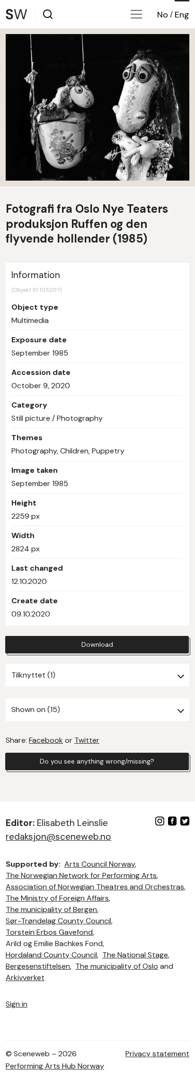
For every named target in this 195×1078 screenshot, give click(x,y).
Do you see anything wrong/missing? (97, 761)
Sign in (16, 1004)
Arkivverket (25, 977)
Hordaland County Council (51, 955)
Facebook (46, 740)
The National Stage (135, 955)
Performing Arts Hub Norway (55, 1066)
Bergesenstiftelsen (38, 966)
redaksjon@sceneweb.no (58, 837)
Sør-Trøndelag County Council (58, 921)
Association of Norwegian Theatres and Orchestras (95, 887)
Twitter (86, 740)
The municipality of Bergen (51, 909)
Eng (182, 14)
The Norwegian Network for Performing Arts (81, 875)
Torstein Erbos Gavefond (49, 932)
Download (97, 644)
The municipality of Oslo (116, 966)
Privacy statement (157, 1054)
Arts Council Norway (99, 864)
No (162, 14)
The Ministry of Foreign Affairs (57, 898)
